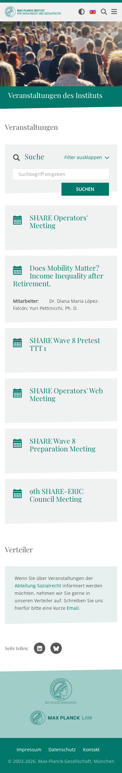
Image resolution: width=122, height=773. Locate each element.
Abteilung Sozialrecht (38, 586)
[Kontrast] (81, 12)
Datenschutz (62, 749)
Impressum (29, 749)
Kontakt (91, 749)
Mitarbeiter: (26, 301)
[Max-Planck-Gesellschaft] (61, 691)
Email (73, 608)
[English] (92, 12)
